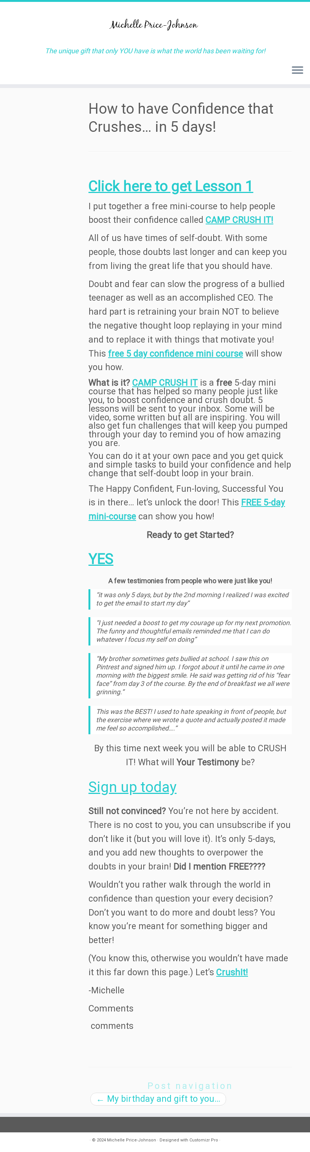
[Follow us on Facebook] (36, 1141)
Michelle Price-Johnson (131, 1140)
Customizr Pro (203, 1140)
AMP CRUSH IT (168, 383)
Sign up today (132, 787)
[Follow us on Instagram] (24, 1141)
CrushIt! (232, 972)
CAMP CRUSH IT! (239, 220)
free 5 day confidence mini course (175, 354)
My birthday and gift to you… (158, 1099)
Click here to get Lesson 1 (170, 186)
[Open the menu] (297, 70)
